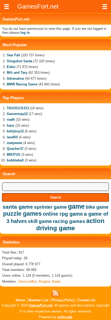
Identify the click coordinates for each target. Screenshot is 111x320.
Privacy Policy (63, 300)
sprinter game (50, 207)
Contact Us (86, 300)
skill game (40, 221)
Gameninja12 (17, 114)
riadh (11, 119)
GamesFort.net (40, 305)
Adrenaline (15, 78)
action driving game (70, 224)
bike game (97, 207)
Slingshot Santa (19, 61)
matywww (14, 143)
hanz (10, 125)
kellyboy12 (15, 131)
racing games (69, 221)
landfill (12, 137)
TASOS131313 (18, 108)
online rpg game (63, 214)
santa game (18, 207)
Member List (38, 300)
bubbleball (15, 160)
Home (20, 300)
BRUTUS (13, 154)
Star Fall (13, 55)
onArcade (65, 317)
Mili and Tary (17, 72)
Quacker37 (15, 149)
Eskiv (11, 67)
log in (25, 33)
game (76, 206)
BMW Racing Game (22, 84)
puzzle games (22, 213)
